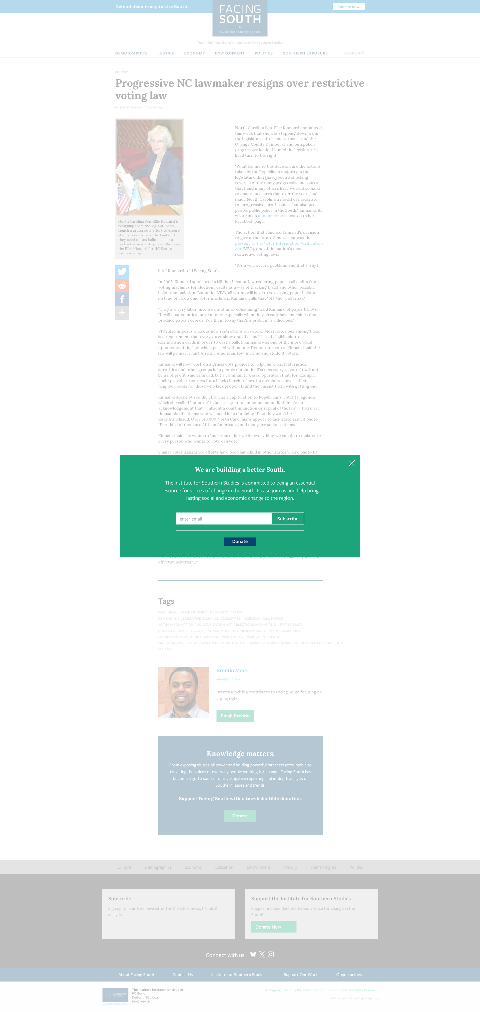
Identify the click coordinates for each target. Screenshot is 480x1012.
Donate (240, 541)
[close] (351, 463)
